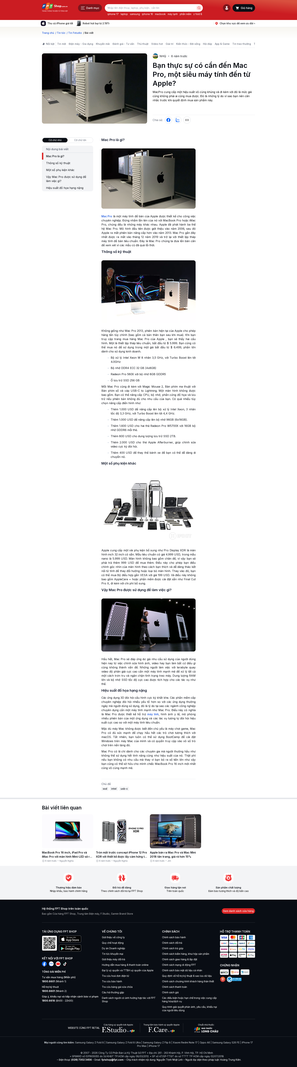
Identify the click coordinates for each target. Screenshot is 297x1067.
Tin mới (61, 43)
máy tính (153, 714)
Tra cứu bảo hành (112, 981)
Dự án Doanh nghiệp (113, 948)
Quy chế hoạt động (113, 942)
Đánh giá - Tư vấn (123, 43)
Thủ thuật (142, 43)
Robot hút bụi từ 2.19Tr (96, 23)
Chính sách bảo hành (174, 937)
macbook (160, 14)
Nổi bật (50, 43)
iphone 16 (147, 14)
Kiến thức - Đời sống (188, 43)
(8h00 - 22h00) (57, 1000)
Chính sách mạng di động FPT (179, 964)
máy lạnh (173, 14)
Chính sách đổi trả (172, 942)
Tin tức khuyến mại (112, 953)
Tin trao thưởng (241, 43)
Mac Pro (106, 216)
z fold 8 (197, 14)
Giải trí (169, 43)
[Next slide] (112, 23)
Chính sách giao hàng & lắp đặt (179, 959)
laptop (124, 14)
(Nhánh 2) (54, 991)
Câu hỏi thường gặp (113, 992)
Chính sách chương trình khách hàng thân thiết (188, 981)
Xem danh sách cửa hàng (238, 910)
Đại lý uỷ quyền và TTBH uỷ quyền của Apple (127, 970)
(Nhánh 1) (54, 981)
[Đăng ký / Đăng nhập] (226, 8)
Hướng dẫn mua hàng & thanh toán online (125, 964)
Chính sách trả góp (172, 948)
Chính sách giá (170, 992)
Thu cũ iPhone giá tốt (60, 23)
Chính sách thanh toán (174, 986)
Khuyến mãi (103, 43)
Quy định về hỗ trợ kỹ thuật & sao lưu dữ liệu (187, 975)
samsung (135, 14)
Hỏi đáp (207, 43)
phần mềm (185, 14)
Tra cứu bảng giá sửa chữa (117, 986)
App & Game (222, 43)
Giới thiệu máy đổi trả (113, 959)
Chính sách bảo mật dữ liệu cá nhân (182, 970)
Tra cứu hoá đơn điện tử (115, 975)
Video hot (157, 43)
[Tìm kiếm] (199, 8)
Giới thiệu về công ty (113, 937)
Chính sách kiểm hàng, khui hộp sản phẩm (185, 953)
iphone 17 (113, 14)
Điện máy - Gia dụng (81, 43)
